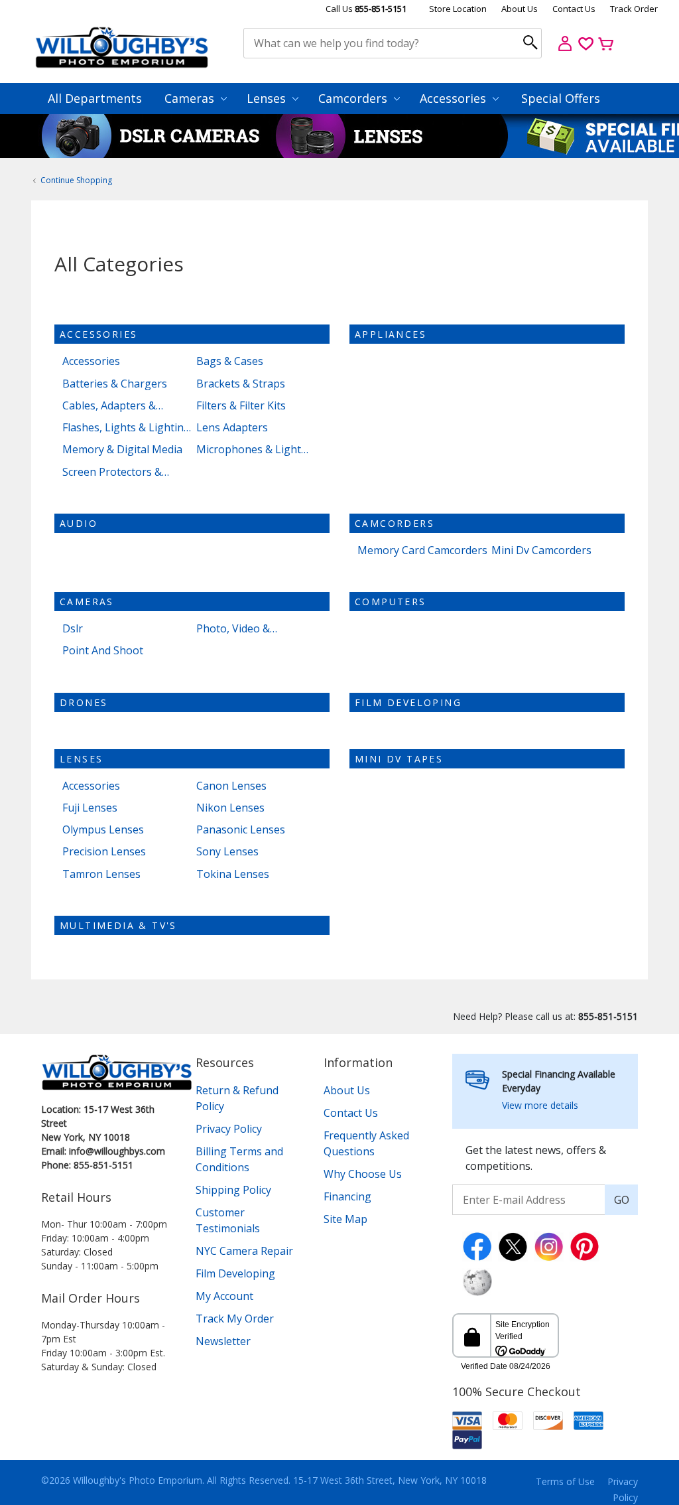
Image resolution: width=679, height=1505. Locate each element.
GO (621, 1199)
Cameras (190, 98)
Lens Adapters (232, 428)
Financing (347, 1196)
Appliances (390, 334)
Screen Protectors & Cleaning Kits (112, 472)
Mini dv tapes (399, 758)
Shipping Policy (233, 1189)
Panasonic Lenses (240, 830)
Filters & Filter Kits (241, 406)
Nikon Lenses (230, 808)
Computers (390, 601)
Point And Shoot (102, 651)
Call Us (366, 9)
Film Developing (408, 702)
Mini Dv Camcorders (541, 550)
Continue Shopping (76, 180)
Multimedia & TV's (118, 925)
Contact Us (573, 9)
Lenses (268, 98)
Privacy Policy (229, 1128)
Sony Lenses (227, 852)
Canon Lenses (231, 786)
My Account (224, 1296)
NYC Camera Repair (244, 1251)
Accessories (454, 98)
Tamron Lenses (101, 874)
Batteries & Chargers (114, 384)
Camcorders (354, 98)
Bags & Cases (229, 361)
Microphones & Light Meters (248, 450)
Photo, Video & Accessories (233, 629)
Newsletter (223, 1341)
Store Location (458, 9)
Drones (83, 702)
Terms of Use (565, 1481)
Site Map (345, 1219)
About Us (519, 9)
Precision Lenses (104, 852)
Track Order (634, 9)
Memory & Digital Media (122, 450)
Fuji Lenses (89, 808)
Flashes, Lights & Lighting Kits (126, 428)
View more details (540, 1105)
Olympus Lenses (103, 830)
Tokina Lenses (232, 874)
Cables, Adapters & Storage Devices (109, 406)
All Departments (95, 98)
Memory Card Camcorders (422, 550)
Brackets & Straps (240, 384)
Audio (78, 523)
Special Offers (560, 98)
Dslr (72, 629)
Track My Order (235, 1318)
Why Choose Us (363, 1174)
